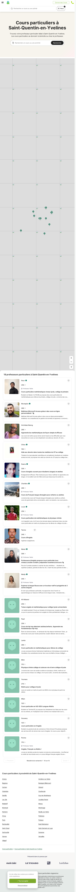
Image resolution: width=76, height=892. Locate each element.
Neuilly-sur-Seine (43, 812)
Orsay (4, 816)
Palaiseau (41, 816)
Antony (4, 779)
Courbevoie (41, 791)
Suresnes (41, 832)
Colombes (5, 791)
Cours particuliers (7, 849)
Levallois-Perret (43, 799)
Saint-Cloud (5, 828)
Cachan (4, 787)
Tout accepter (23, 881)
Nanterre (5, 812)
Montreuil (5, 808)
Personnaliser (23, 885)
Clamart (40, 787)
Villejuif (4, 840)
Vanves (4, 836)
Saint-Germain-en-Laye (45, 828)
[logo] (8, 2)
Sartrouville (5, 832)
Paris (3, 820)
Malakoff (5, 803)
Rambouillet (5, 824)
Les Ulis (4, 799)
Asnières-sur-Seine (44, 779)
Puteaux (40, 820)
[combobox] (33, 8)
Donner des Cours (61, 2)
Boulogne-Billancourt (44, 783)
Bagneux (5, 783)
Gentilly (4, 795)
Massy (40, 803)
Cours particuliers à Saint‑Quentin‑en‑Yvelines (28, 849)
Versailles (41, 836)
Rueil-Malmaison (43, 824)
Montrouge (41, 808)
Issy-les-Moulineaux (44, 795)
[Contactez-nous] (72, 2)
